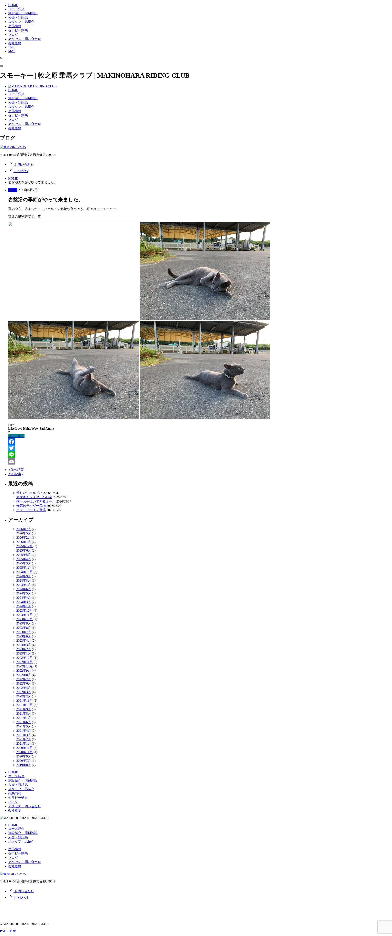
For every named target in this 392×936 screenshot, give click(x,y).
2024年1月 (23, 606)
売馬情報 (14, 26)
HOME (13, 5)
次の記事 (14, 474)
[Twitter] (200, 448)
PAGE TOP (8, 931)
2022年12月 (24, 657)
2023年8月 (23, 627)
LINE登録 (20, 171)
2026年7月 (23, 529)
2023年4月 (23, 640)
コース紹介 (16, 9)
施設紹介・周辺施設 (23, 13)
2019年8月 (23, 765)
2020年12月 (24, 747)
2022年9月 (23, 670)
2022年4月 (23, 687)
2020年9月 (23, 756)
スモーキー (16, 436)
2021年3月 (23, 735)
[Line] (200, 454)
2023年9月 (23, 623)
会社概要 (14, 43)
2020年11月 (24, 752)
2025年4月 (23, 559)
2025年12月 (24, 546)
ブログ (13, 34)
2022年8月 (23, 675)
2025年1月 (23, 567)
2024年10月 (24, 572)
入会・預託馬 (18, 17)
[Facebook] (200, 441)
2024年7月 (23, 584)
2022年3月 (23, 692)
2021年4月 (23, 730)
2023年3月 (23, 645)
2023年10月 (24, 619)
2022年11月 (24, 662)
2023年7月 (23, 632)
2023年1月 (23, 653)
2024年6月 (23, 589)
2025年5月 (23, 554)
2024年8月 (23, 580)
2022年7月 (23, 679)
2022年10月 (24, 666)
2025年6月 (23, 550)
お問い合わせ (23, 164)
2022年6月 (23, 683)
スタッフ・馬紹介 (21, 21)
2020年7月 (23, 760)
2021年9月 (23, 709)
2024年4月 (23, 597)
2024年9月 (23, 576)
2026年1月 (23, 542)
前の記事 (17, 469)
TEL (11, 47)
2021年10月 (24, 705)
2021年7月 (23, 717)
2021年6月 (23, 722)
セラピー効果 (18, 30)
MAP (11, 51)
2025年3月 (23, 563)
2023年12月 (24, 610)
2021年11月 (24, 700)
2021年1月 (23, 743)
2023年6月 (23, 636)
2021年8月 (23, 713)
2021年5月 (23, 726)
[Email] (200, 461)
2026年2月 (23, 537)
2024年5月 (23, 593)
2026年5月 (23, 533)
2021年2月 (23, 739)
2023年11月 (24, 615)
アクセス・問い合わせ (24, 39)
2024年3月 (23, 602)
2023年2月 (23, 649)
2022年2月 (23, 696)
